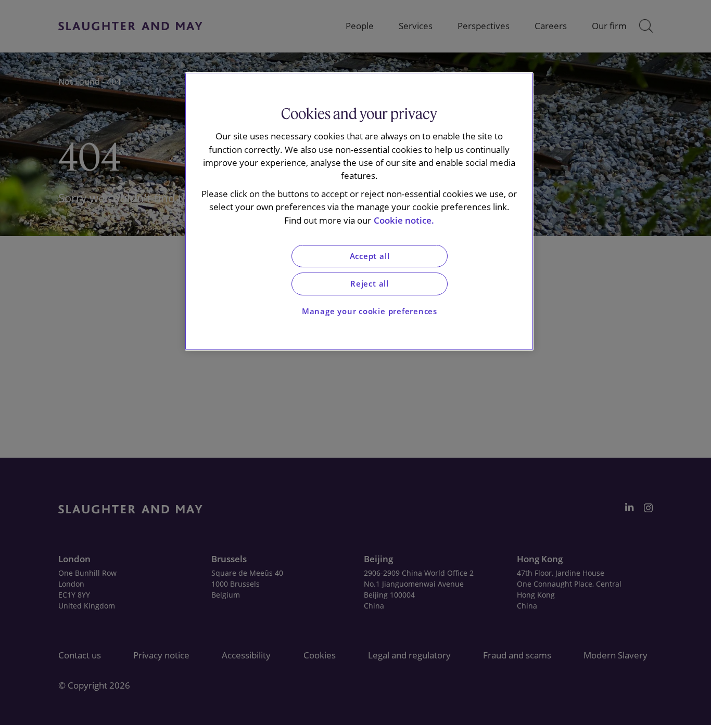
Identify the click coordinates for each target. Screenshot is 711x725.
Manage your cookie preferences (369, 311)
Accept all (370, 256)
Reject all (369, 283)
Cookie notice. (404, 220)
